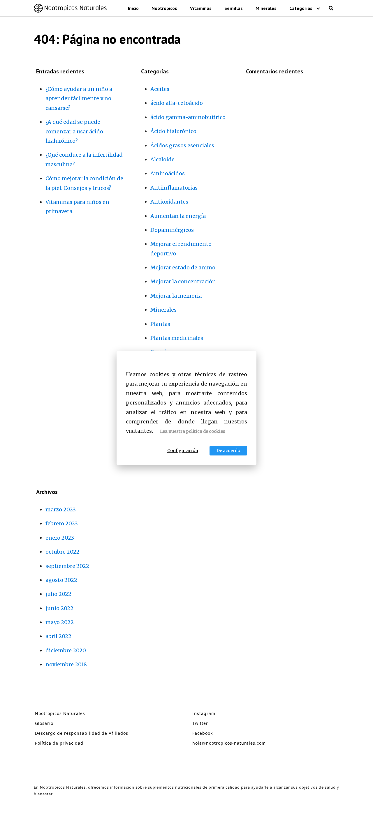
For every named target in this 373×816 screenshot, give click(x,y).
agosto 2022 (61, 580)
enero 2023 (59, 537)
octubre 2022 (62, 551)
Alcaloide (162, 159)
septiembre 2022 (67, 566)
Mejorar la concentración (183, 281)
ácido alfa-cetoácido (176, 103)
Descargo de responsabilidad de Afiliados (81, 733)
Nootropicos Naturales (60, 713)
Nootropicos (164, 8)
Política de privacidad (59, 743)
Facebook (202, 733)
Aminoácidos (167, 173)
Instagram (203, 713)
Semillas (233, 8)
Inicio (133, 8)
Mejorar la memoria (176, 295)
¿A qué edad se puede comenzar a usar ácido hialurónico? (74, 131)
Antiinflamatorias (174, 187)
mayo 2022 (59, 622)
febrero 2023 (61, 523)
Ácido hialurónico (173, 131)
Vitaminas (201, 8)
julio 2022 (58, 594)
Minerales (266, 8)
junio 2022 (59, 608)
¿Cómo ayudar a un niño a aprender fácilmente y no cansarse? (78, 98)
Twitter (200, 723)
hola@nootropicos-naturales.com (229, 743)
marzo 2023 (60, 509)
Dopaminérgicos (172, 230)
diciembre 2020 (65, 650)
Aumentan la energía (178, 216)
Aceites (159, 89)
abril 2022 (58, 636)
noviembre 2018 (66, 664)
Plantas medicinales (176, 338)
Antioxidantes (169, 201)
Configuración (182, 450)
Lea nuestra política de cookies (192, 431)
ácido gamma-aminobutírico (188, 117)
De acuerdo (228, 450)
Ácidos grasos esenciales (182, 145)
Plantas (160, 324)
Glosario (44, 723)
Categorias (300, 8)
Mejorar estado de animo (182, 267)
